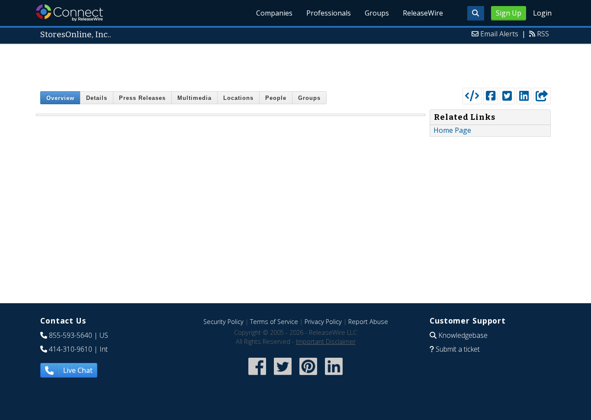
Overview (60, 98)
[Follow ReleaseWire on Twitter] (283, 376)
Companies (274, 13)
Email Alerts (499, 33)
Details (96, 98)
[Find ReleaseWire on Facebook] (257, 376)
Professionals (328, 13)
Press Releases (142, 98)
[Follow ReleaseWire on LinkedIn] (334, 376)
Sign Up (508, 13)
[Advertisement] (295, 64)
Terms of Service (274, 321)
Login (542, 13)
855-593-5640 (70, 335)
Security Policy (223, 321)
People (275, 98)
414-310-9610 (70, 349)
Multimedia (194, 98)
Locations (238, 98)
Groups (377, 13)
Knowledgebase (463, 335)
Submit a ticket (458, 349)
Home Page (452, 130)
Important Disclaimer (326, 341)
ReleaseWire (423, 13)
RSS (543, 33)
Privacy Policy (323, 321)
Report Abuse (368, 321)
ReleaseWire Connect (69, 12)
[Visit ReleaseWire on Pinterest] (308, 376)
